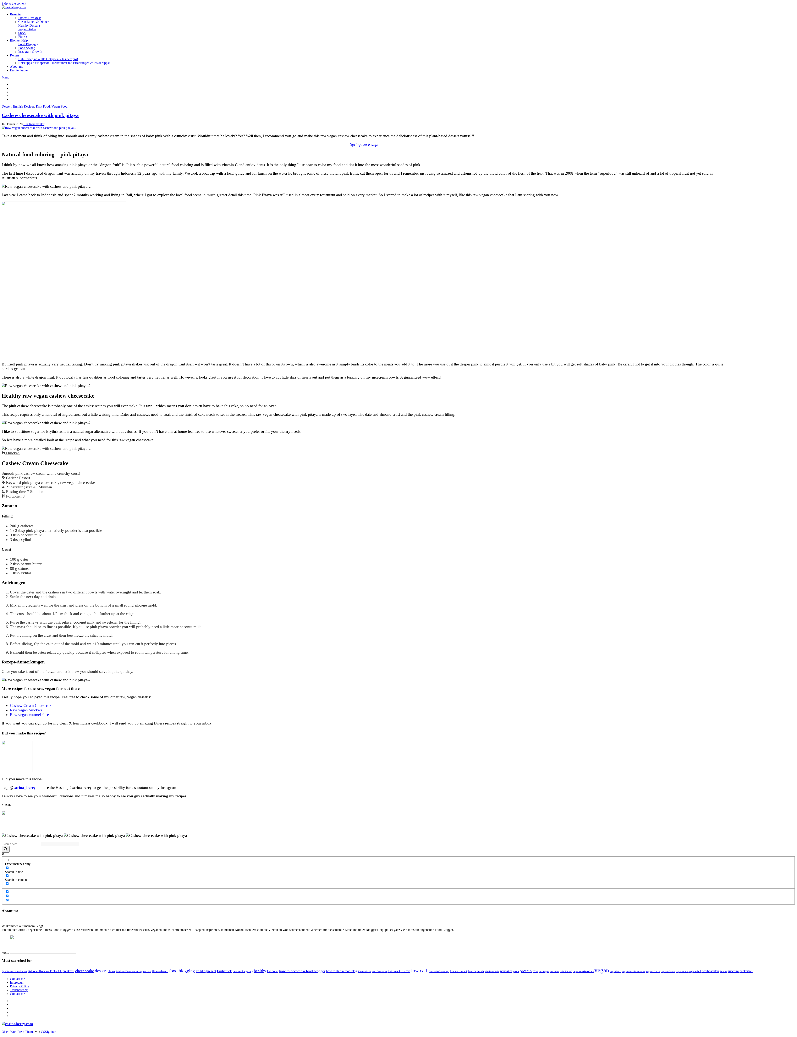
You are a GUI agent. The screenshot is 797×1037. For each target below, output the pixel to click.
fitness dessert (160, 971)
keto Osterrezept (379, 971)
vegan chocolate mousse (633, 971)
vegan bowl (615, 971)
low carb (420, 970)
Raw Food (43, 106)
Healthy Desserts (29, 25)
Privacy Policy (19, 986)
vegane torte (682, 971)
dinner (111, 971)
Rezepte (15, 14)
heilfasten (272, 971)
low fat (472, 971)
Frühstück (224, 971)
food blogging (182, 970)
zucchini (733, 971)
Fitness (22, 36)
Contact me (17, 979)
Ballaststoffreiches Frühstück (45, 971)
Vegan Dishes (27, 29)
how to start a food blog (341, 971)
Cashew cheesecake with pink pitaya (40, 115)
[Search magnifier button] (6, 849)
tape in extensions (583, 971)
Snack (22, 33)
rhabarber (554, 971)
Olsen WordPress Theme (18, 1031)
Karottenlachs (364, 971)
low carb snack (458, 971)
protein (526, 971)
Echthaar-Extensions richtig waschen (133, 971)
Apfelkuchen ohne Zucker (14, 971)
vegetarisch (695, 971)
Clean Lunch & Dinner (33, 21)
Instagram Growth (30, 51)
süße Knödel (566, 971)
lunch (480, 971)
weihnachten (710, 971)
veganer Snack (668, 971)
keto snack (394, 971)
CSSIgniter (48, 1031)
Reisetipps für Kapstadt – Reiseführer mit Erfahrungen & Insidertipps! (64, 63)
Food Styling (26, 48)
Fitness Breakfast (29, 18)
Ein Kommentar (33, 124)
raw (535, 971)
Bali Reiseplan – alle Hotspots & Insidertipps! (48, 59)
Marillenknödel (492, 971)
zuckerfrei (746, 971)
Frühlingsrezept (206, 971)
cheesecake (84, 971)
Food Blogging (28, 44)
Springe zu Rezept (364, 144)
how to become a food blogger (302, 971)
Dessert (6, 106)
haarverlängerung (243, 971)
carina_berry (24, 787)
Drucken (12, 453)
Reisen (14, 55)
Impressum (17, 982)
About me (16, 66)
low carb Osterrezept (439, 971)
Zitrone (723, 971)
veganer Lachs (653, 971)
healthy (260, 971)
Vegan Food (59, 106)
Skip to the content (14, 3)
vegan (601, 970)
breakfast (68, 971)
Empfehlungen (19, 70)
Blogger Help (19, 40)
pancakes (506, 971)
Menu (5, 77)
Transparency (19, 990)
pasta (516, 971)
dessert (101, 970)
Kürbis (405, 971)
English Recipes (23, 106)
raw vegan (544, 971)
